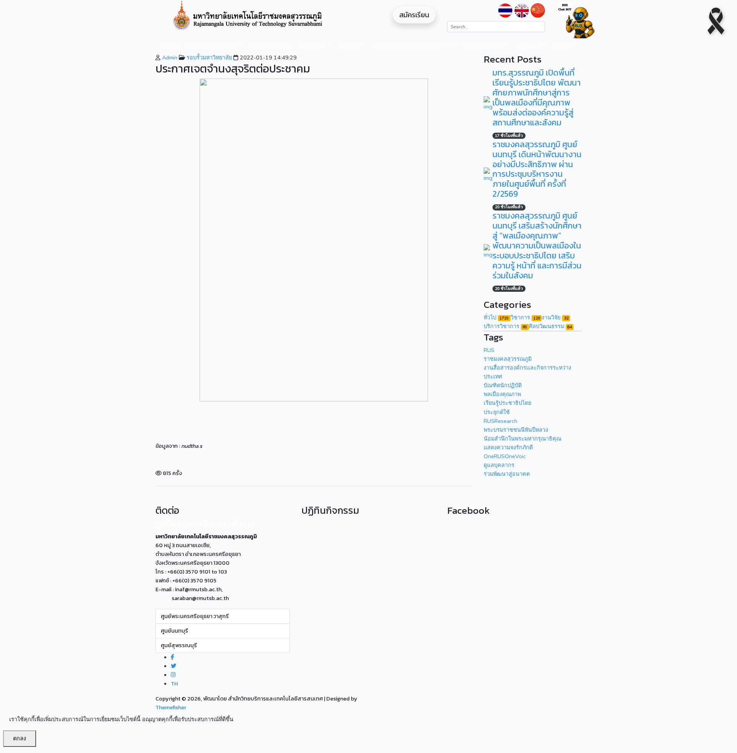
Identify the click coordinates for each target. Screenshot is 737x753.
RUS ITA (526, 45)
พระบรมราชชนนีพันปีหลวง (516, 430)
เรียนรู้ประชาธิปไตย (507, 403)
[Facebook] (172, 657)
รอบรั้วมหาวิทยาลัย (208, 57)
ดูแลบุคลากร (499, 465)
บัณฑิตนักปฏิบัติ (503, 385)
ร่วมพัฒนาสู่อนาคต (507, 474)
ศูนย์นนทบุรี (174, 630)
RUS (489, 350)
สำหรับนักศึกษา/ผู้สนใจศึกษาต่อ (409, 45)
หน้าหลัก (170, 45)
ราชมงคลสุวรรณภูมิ (508, 359)
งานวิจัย (347, 45)
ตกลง (19, 738)
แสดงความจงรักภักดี (508, 447)
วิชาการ (525, 317)
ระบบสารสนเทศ (481, 45)
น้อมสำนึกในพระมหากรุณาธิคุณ (522, 438)
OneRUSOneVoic (505, 456)
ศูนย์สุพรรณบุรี (179, 645)
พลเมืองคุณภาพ (502, 394)
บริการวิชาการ (505, 326)
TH (174, 683)
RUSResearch (500, 421)
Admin (168, 57)
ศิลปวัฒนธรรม (550, 326)
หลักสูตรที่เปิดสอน (270, 45)
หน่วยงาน (310, 45)
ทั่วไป (496, 317)
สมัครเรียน (414, 15)
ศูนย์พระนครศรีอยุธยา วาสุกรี (195, 616)
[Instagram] (173, 675)
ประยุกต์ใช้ (497, 412)
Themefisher (170, 707)
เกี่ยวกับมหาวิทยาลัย (209, 45)
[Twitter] (173, 666)
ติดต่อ (560, 45)
